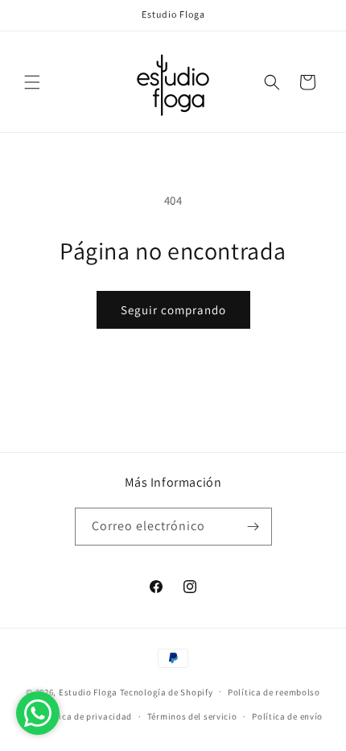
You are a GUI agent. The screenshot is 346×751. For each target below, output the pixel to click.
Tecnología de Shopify (166, 691)
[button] (32, 82)
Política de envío (287, 716)
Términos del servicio (192, 716)
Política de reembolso (274, 692)
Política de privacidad (85, 716)
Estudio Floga (88, 691)
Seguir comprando (173, 309)
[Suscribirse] (253, 527)
